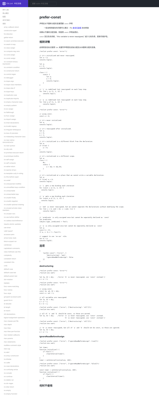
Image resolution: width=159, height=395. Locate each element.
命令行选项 (77, 28)
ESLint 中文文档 (14, 3)
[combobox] (44, 3)
